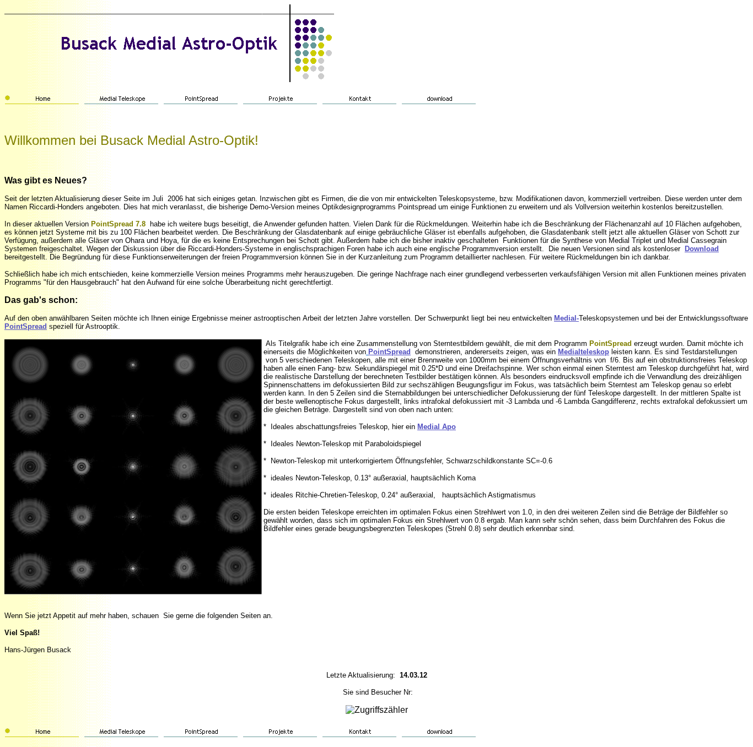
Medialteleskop (583, 352)
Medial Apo (436, 427)
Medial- (566, 318)
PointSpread (25, 326)
